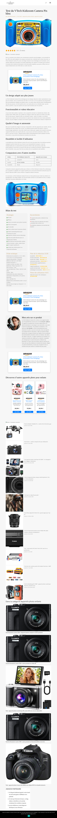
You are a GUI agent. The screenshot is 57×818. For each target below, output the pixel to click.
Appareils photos (38, 16)
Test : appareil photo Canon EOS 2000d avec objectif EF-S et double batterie (25, 785)
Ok (28, 815)
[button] (13, 54)
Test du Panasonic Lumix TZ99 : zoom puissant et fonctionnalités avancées (25, 741)
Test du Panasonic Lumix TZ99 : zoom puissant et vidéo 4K (21, 663)
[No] (55, 814)
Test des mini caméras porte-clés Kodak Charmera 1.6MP (37, 566)
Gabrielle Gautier (12, 16)
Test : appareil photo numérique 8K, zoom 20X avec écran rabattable (24, 710)
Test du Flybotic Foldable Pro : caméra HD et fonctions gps (37, 424)
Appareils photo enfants (28, 16)
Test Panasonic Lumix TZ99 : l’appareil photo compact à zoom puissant (24, 632)
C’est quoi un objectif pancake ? (31, 495)
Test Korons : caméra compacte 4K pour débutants (36, 441)
